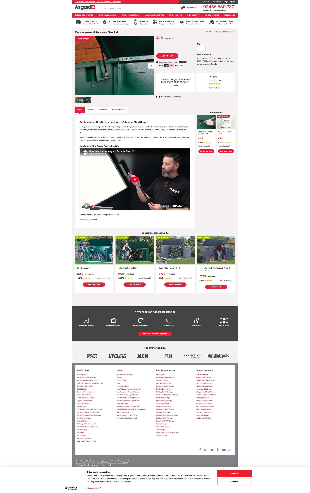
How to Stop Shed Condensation (128, 406)
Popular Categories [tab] (165, 370)
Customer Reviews (118, 110)
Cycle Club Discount (84, 401)
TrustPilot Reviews (202, 415)
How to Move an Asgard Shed (127, 395)
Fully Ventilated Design (204, 383)
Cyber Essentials (83, 403)
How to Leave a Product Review (128, 392)
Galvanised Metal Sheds (204, 386)
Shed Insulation (122, 403)
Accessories (160, 374)
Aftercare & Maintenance (224, 32)
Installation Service (84, 418)
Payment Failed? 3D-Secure (87, 427)
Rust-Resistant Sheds (204, 403)
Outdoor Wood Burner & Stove (167, 415)
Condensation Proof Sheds (205, 380)
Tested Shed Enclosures (204, 412)
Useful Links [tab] (83, 370)
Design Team (82, 406)
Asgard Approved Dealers (86, 377)
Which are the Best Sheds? (87, 441)
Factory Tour (121, 380)
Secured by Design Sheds (205, 406)
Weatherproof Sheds (203, 418)
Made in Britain (82, 421)
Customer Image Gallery (165, 386)
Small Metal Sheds (162, 427)
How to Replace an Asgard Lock (128, 401)
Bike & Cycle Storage (163, 383)
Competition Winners (84, 395)
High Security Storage (164, 401)
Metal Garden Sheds (163, 406)
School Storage (161, 424)
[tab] (80, 110)
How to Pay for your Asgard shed (128, 398)
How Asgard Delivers (203, 389)
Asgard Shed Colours (203, 377)
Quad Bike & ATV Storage (165, 421)
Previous (76, 355)
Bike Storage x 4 (83, 268)
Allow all (234, 473)
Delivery (120, 377)
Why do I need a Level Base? (127, 418)
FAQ (118, 383)
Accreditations (82, 374)
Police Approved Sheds (204, 401)
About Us (206, 2)
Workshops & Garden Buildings (167, 432)
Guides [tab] (120, 370)
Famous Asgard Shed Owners (88, 412)
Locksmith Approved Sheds (206, 395)
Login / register (229, 2)
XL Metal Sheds (161, 435)
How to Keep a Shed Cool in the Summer (131, 409)
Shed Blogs (81, 432)
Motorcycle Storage (163, 412)
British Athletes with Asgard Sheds (90, 383)
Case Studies (82, 389)
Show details (92, 488)
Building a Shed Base (85, 386)
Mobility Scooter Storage (165, 409)
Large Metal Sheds (163, 403)
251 (144, 278)
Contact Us (217, 2)
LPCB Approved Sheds (204, 398)
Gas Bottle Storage (163, 398)
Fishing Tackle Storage (164, 392)
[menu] (155, 15)
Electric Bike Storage (163, 389)
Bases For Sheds (162, 380)
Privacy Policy (82, 430)
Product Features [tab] (204, 370)
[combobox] (137, 8)
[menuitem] (84, 15)
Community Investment (86, 392)
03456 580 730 (219, 6)
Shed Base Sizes (123, 412)
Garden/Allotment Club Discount (89, 415)
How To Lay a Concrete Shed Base (129, 389)
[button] (149, 65)
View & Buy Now (206, 151)
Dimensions (102, 110)
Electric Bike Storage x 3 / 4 (169, 268)
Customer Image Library (86, 398)
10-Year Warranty (202, 374)
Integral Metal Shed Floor (205, 392)
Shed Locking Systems (204, 409)
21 (226, 280)
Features (90, 110)
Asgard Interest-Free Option (87, 380)
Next (234, 355)
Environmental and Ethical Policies (89, 409)
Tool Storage (160, 430)
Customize (233, 482)
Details (79, 110)
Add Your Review (215, 88)
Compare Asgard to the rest (155, 334)
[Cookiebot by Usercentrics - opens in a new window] (70, 488)
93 (185, 278)
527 (103, 278)
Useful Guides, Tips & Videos (127, 415)
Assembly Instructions (125, 374)
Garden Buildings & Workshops (167, 395)
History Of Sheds (123, 386)
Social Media (81, 435)
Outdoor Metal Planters (164, 418)
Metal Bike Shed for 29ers (128, 268)
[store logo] (85, 8)
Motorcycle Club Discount (86, 424)
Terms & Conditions (84, 438)
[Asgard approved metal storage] (92, 356)
